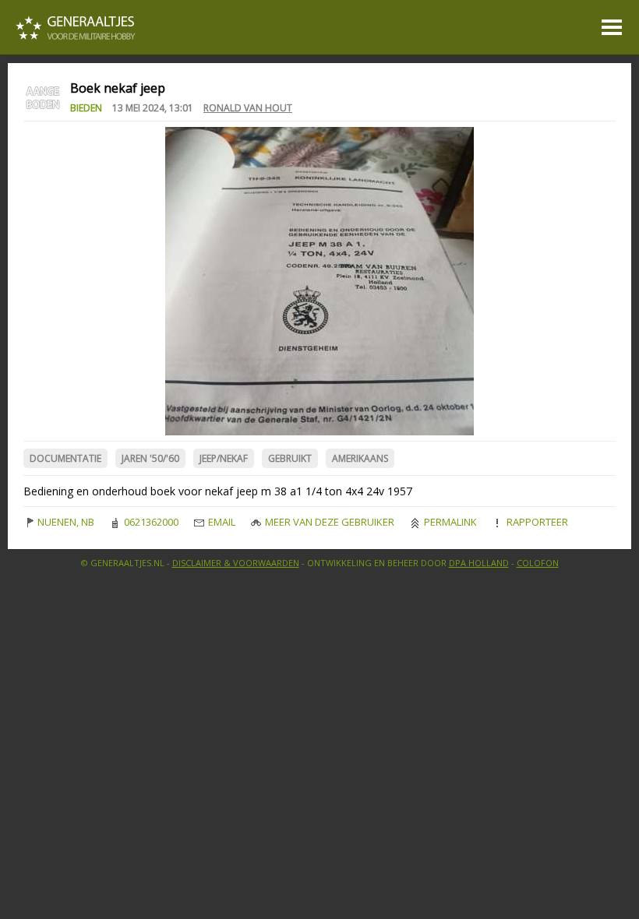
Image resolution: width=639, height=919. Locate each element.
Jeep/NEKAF (223, 458)
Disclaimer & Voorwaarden (235, 563)
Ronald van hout (247, 107)
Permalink (449, 522)
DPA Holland (479, 563)
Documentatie (65, 458)
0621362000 (150, 522)
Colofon (538, 563)
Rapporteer (536, 522)
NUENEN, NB (64, 522)
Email (220, 522)
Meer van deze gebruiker (328, 522)
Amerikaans (360, 458)
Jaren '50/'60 (150, 458)
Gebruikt (290, 458)
